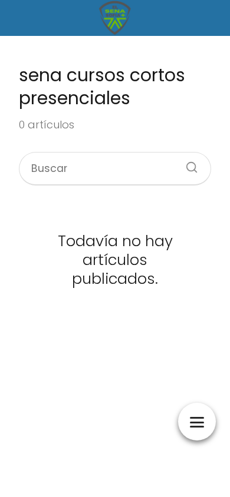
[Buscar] (187, 163)
